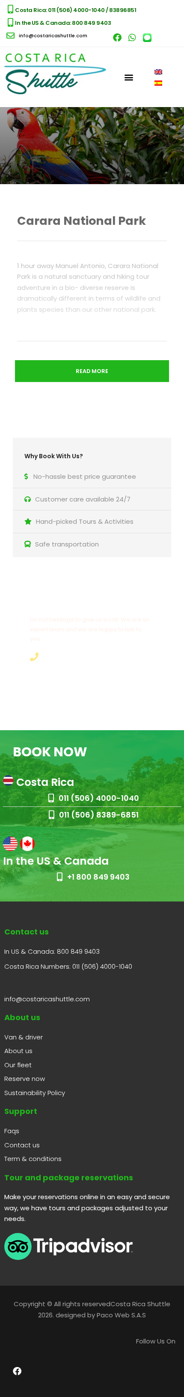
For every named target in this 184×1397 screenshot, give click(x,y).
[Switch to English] (158, 71)
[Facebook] (117, 38)
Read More (92, 371)
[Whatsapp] (132, 38)
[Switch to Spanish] (158, 82)
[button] (129, 77)
